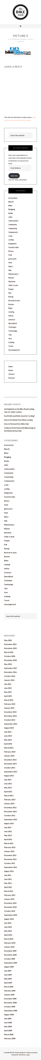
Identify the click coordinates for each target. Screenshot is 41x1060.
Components (13, 232)
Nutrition (11, 281)
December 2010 (10, 903)
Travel (10, 346)
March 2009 (8, 987)
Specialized (12, 323)
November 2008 (10, 1003)
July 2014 (7, 732)
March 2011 (8, 891)
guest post (12, 259)
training (11, 342)
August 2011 (9, 871)
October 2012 (9, 815)
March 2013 (8, 795)
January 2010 (9, 947)
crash (10, 236)
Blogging (11, 209)
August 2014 (9, 728)
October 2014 (9, 720)
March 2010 (8, 939)
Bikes (10, 205)
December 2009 (10, 951)
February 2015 (9, 704)
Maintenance (13, 274)
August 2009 (9, 967)
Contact (11, 374)
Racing (10, 297)
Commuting (12, 228)
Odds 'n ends (13, 285)
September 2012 (10, 819)
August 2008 (9, 1014)
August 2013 (9, 776)
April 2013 (8, 791)
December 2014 (10, 712)
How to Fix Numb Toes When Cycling (18, 420)
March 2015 (8, 700)
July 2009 (7, 971)
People (11, 289)
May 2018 (8, 664)
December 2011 (10, 855)
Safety (10, 316)
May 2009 (8, 979)
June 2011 (8, 879)
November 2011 (10, 859)
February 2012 (9, 847)
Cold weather (13, 221)
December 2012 (10, 807)
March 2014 (8, 748)
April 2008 (8, 1030)
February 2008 (9, 1038)
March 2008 (8, 1034)
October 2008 (9, 1007)
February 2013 (9, 799)
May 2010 (8, 931)
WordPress (22, 1054)
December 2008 (10, 999)
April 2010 (8, 935)
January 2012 (9, 851)
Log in (28, 1054)
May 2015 (8, 692)
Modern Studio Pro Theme (23, 1052)
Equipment (12, 243)
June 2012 (8, 831)
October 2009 (9, 959)
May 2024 (8, 640)
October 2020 (9, 656)
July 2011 (7, 875)
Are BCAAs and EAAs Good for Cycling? (19, 416)
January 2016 (9, 680)
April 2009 (8, 983)
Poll (9, 293)
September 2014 (10, 724)
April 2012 (8, 839)
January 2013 (9, 803)
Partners (11, 378)
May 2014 (8, 740)
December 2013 (10, 760)
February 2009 (9, 991)
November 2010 (10, 907)
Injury (10, 266)
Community (12, 224)
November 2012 (10, 811)
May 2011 (8, 883)
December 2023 (10, 644)
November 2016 (10, 672)
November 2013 (10, 764)
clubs (10, 217)
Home (10, 366)
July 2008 (7, 1018)
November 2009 (10, 955)
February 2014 (9, 752)
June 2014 (8, 736)
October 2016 (9, 676)
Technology (12, 331)
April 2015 (8, 696)
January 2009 (9, 995)
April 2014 (8, 744)
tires (10, 338)
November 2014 (10, 716)
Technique (12, 327)
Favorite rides (13, 247)
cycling (11, 240)
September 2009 (10, 963)
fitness (10, 251)
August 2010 (9, 919)
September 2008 (10, 1010)
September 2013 (10, 772)
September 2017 (10, 668)
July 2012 (7, 827)
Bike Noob (20, 12)
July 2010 (7, 923)
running (11, 312)
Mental (11, 278)
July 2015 (7, 684)
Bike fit (11, 202)
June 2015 (8, 688)
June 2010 (8, 927)
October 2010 (9, 911)
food (10, 255)
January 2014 (9, 756)
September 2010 (10, 915)
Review (11, 304)
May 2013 (8, 788)
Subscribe (14, 176)
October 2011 (9, 863)
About (10, 370)
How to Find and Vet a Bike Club (16, 424)
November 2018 (10, 660)
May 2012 (8, 835)
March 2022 (8, 652)
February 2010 (9, 943)
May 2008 (8, 1026)
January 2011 (9, 899)
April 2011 (8, 887)
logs (9, 270)
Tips (10, 335)
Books (10, 213)
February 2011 (9, 895)
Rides (10, 308)
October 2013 (9, 768)
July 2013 (7, 780)
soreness (11, 319)
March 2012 (8, 843)
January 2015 (9, 708)
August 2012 (9, 823)
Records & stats (14, 300)
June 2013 (8, 784)
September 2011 (10, 867)
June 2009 (8, 975)
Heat (10, 262)
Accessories (12, 198)
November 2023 (10, 648)
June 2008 (8, 1022)
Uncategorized (14, 350)
